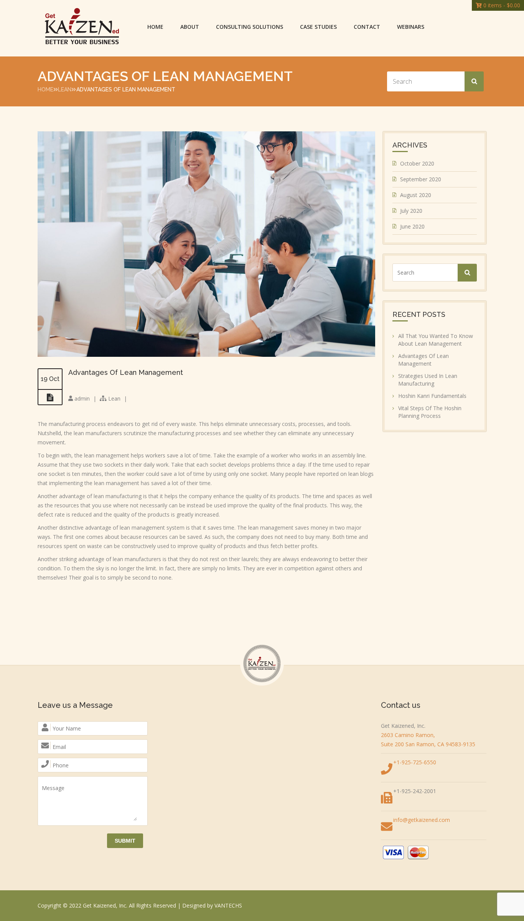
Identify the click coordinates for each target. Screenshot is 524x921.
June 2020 (412, 226)
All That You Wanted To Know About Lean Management (435, 339)
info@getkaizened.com (421, 819)
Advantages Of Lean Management (125, 372)
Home (155, 26)
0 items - (501, 5)
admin (82, 398)
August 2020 (415, 195)
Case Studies (318, 26)
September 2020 (420, 179)
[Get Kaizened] (82, 27)
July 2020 (411, 210)
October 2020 (417, 163)
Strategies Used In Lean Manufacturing (427, 379)
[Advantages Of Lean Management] (206, 354)
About (189, 26)
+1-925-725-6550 (414, 762)
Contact (367, 26)
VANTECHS (228, 905)
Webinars (410, 26)
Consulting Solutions (249, 26)
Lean (64, 89)
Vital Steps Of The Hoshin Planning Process (429, 411)
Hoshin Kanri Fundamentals (432, 395)
